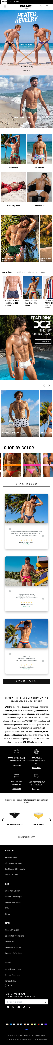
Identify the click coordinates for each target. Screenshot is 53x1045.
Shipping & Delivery (12, 891)
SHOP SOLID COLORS (26, 484)
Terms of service (14, 1039)
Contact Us (9, 942)
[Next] (49, 465)
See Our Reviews (11, 875)
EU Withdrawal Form (13, 969)
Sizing (7, 914)
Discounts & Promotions (14, 936)
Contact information (40, 1039)
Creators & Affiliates (13, 947)
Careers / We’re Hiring (13, 953)
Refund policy (28, 1035)
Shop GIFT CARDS (12, 930)
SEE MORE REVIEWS (26, 681)
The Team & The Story (13, 863)
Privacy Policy (10, 981)
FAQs (7, 908)
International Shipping (14, 902)
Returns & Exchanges (13, 897)
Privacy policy (40, 1035)
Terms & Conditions (12, 975)
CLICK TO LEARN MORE (26, 837)
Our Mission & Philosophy (15, 869)
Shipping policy (27, 1039)
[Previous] (3, 465)
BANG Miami (18, 1036)
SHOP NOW (26, 123)
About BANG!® (11, 857)
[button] (5, 6)
